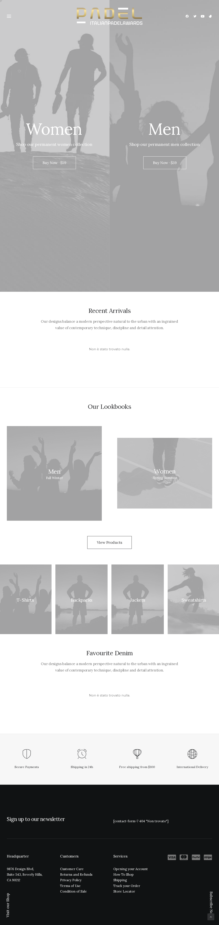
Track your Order (126, 886)
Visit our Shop (7, 905)
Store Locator (124, 891)
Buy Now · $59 (54, 162)
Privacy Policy (70, 880)
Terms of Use (70, 886)
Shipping (120, 880)
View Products (109, 542)
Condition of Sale (73, 891)
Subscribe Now (211, 904)
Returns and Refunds (76, 874)
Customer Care (72, 869)
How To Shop (123, 874)
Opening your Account (130, 869)
